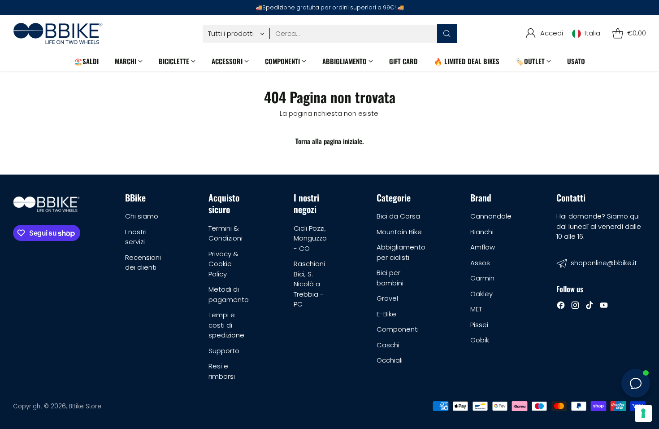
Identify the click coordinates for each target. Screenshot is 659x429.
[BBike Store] (58, 33)
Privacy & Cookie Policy (223, 264)
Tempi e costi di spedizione (226, 325)
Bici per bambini (390, 278)
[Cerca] (447, 33)
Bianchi (482, 231)
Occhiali (390, 360)
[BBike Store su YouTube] (603, 307)
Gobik (479, 340)
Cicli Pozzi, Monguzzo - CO (310, 238)
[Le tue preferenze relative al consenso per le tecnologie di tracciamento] (643, 413)
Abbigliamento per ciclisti (401, 252)
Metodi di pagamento (228, 294)
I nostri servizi (136, 237)
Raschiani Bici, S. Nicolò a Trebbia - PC (309, 284)
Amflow (482, 247)
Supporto (223, 350)
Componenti (398, 329)
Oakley (481, 293)
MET (476, 309)
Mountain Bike (399, 231)
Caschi (388, 345)
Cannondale (491, 216)
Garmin (482, 278)
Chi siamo (141, 216)
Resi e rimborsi (221, 371)
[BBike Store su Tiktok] (589, 307)
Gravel (387, 298)
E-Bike (386, 314)
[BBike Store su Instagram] (575, 307)
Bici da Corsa (398, 216)
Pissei (479, 324)
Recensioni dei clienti (143, 262)
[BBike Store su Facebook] (560, 307)
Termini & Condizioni (225, 233)
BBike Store (85, 406)
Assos (480, 262)
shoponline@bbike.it (604, 262)
